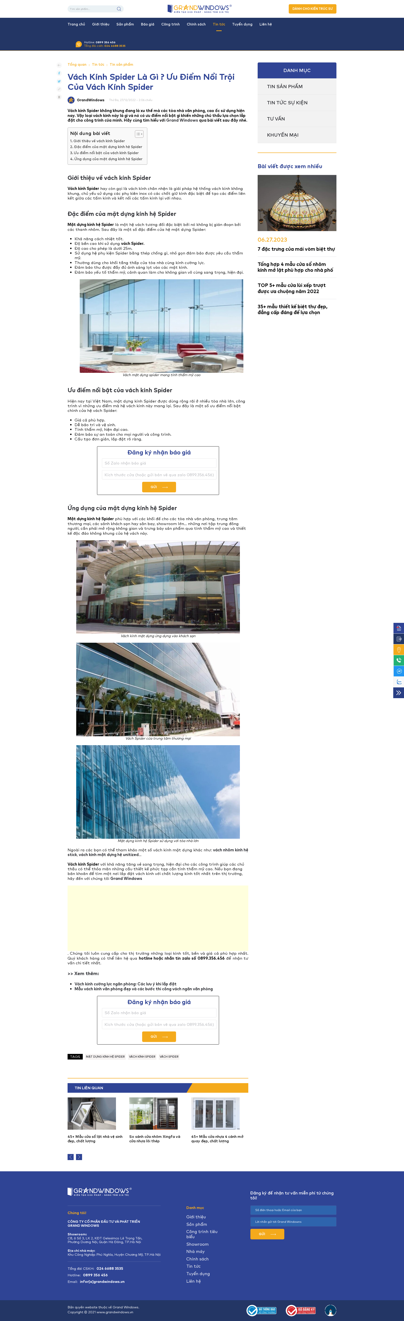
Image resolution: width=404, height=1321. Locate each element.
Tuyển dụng (242, 24)
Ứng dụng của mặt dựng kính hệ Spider (108, 159)
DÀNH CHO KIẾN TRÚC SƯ (312, 9)
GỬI (154, 487)
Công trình (170, 24)
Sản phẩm (125, 24)
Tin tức (219, 24)
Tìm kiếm (119, 8)
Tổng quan (77, 64)
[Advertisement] (158, 918)
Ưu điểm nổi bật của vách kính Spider (106, 153)
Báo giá (147, 24)
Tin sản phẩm (121, 64)
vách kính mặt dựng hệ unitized (109, 854)
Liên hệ (266, 24)
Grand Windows (182, 120)
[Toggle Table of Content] (136, 134)
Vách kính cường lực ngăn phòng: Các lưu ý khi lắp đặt (126, 984)
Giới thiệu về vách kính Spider (99, 141)
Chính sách (196, 24)
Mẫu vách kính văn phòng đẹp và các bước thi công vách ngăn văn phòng (144, 989)
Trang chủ (76, 24)
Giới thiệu (100, 24)
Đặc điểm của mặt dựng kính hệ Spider (108, 146)
